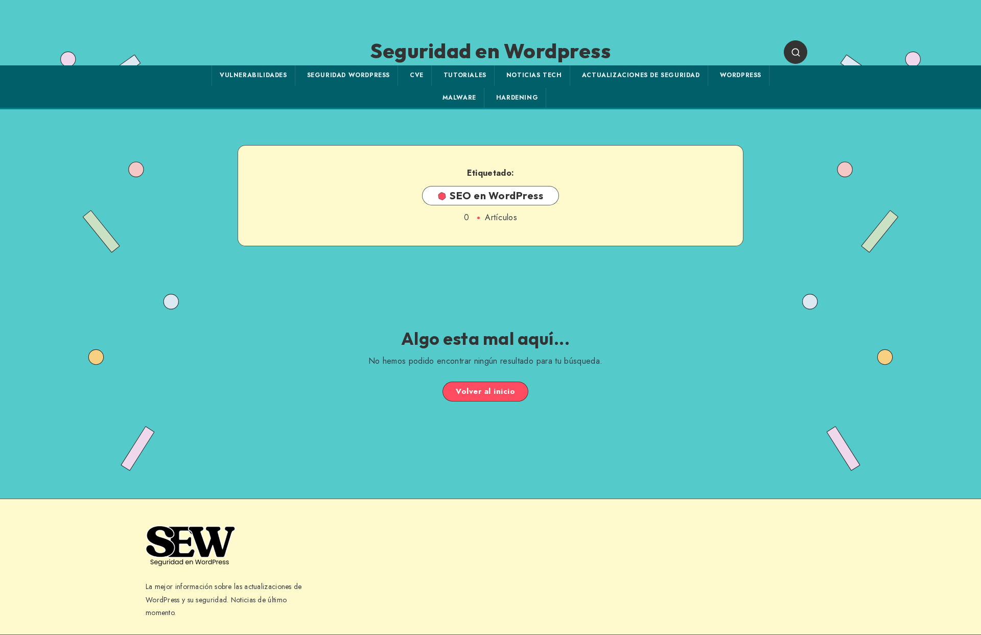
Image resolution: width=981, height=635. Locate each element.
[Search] (795, 52)
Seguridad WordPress (348, 75)
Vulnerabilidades (253, 75)
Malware (459, 97)
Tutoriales (464, 75)
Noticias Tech (534, 75)
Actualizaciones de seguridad (641, 75)
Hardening (517, 97)
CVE (417, 75)
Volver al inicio (485, 391)
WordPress (740, 75)
